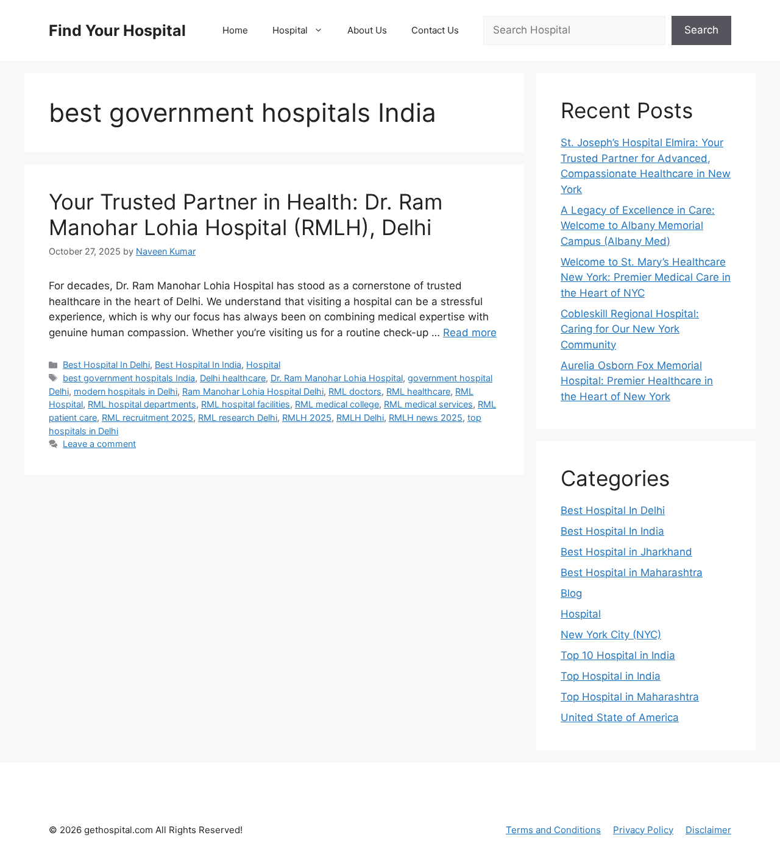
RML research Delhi (237, 417)
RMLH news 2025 (426, 417)
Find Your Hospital (117, 30)
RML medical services (428, 404)
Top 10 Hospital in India (618, 655)
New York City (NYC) (611, 635)
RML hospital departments (142, 404)
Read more (470, 332)
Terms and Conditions (553, 830)
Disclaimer (708, 830)
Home (235, 30)
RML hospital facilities (245, 404)
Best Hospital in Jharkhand (626, 552)
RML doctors (354, 391)
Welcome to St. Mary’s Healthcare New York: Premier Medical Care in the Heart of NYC (646, 277)
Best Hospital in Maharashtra (632, 572)
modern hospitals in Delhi (125, 391)
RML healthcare (418, 391)
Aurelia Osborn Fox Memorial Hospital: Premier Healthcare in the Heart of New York (637, 381)
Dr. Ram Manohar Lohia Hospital (337, 378)
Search (701, 30)
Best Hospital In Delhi (106, 364)
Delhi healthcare (233, 378)
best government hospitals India (129, 378)
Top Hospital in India (611, 676)
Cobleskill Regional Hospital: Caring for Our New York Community (630, 329)
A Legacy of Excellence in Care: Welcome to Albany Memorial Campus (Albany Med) (638, 225)
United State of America (620, 717)
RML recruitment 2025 (147, 417)
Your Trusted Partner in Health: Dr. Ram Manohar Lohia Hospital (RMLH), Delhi (245, 214)
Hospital (290, 30)
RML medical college (337, 404)
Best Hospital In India (198, 364)
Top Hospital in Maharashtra (630, 697)
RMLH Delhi (360, 417)
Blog (571, 593)
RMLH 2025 (307, 417)
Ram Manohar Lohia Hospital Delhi (253, 391)
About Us (367, 30)
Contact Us (435, 30)
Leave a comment (99, 444)
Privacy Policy (643, 830)
